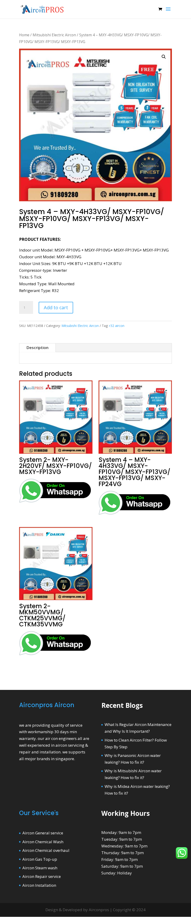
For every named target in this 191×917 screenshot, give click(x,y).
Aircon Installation (39, 885)
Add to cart (56, 307)
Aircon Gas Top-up (39, 859)
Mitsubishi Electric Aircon (54, 34)
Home (24, 34)
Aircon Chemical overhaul (45, 850)
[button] (164, 57)
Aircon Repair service (41, 876)
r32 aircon (116, 325)
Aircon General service (42, 833)
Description (37, 347)
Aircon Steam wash (39, 867)
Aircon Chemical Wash (42, 841)
